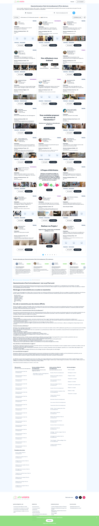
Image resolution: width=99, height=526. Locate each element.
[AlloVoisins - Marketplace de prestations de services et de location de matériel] (19, 2)
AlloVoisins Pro (34, 509)
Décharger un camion (72, 372)
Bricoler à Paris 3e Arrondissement (57, 372)
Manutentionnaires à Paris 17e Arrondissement (21, 409)
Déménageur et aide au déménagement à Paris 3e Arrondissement (41, 374)
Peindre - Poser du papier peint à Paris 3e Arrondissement (57, 409)
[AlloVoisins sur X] (80, 497)
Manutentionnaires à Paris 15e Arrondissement (21, 380)
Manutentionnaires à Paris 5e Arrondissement (21, 434)
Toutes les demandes (35, 511)
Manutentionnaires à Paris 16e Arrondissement (21, 397)
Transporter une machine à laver (74, 384)
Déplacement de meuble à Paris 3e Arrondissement (22, 465)
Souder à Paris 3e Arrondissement (57, 388)
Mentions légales (54, 513)
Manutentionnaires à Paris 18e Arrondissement (21, 384)
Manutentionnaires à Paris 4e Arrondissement (21, 376)
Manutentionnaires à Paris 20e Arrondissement (21, 393)
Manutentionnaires (26, 279)
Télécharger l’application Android (75, 508)
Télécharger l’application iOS (75, 506)
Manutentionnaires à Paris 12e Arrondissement (21, 413)
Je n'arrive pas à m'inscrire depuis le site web (21, 509)
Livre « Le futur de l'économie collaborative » (39, 514)
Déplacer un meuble (72, 381)
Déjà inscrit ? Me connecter (49, 523)
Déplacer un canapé (72, 387)
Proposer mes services (36, 512)
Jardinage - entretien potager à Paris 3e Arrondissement (58, 432)
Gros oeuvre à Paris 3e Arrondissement (58, 402)
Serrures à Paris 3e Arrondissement (57, 425)
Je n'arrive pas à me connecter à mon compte (21, 508)
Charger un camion (71, 375)
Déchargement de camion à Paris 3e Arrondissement (22, 469)
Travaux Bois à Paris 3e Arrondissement (58, 405)
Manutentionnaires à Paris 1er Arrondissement (21, 422)
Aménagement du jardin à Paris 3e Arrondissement (57, 437)
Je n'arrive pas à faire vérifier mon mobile (20, 506)
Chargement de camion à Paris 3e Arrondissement (22, 461)
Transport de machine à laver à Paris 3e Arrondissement (23, 474)
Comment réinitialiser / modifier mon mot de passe (21, 512)
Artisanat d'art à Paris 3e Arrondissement (55, 428)
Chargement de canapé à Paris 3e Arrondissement (22, 486)
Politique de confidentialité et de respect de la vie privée (59, 509)
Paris (31, 279)
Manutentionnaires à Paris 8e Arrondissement (21, 430)
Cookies (52, 514)
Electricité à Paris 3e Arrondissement (57, 399)
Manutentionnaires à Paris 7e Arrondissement (21, 442)
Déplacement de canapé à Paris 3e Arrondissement (22, 478)
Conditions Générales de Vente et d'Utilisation (59, 506)
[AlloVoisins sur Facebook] (76, 497)
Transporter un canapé (72, 378)
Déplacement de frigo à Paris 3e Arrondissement (21, 482)
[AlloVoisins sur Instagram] (84, 497)
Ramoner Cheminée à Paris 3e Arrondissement (56, 421)
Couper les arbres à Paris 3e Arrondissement (55, 445)
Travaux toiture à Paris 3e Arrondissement (55, 396)
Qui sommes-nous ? (35, 506)
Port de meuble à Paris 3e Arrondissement (20, 453)
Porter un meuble (71, 369)
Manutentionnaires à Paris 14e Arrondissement (21, 372)
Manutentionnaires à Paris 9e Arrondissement (21, 426)
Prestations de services (18, 279)
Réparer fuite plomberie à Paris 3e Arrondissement (57, 417)
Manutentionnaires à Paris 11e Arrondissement (21, 401)
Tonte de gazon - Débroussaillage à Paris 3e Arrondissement (58, 441)
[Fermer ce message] (97, 518)
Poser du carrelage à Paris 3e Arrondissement (56, 384)
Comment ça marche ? (36, 508)
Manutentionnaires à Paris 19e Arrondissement (21, 388)
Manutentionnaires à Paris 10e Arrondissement (21, 417)
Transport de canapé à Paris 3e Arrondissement (21, 457)
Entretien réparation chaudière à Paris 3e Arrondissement (57, 392)
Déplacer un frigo (71, 390)
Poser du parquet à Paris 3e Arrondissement (55, 380)
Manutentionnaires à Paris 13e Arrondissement (21, 405)
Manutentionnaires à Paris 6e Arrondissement (21, 438)
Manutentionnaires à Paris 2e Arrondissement (21, 446)
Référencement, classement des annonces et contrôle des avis (58, 511)
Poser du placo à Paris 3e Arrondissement (55, 413)
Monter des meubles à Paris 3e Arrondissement (56, 376)
